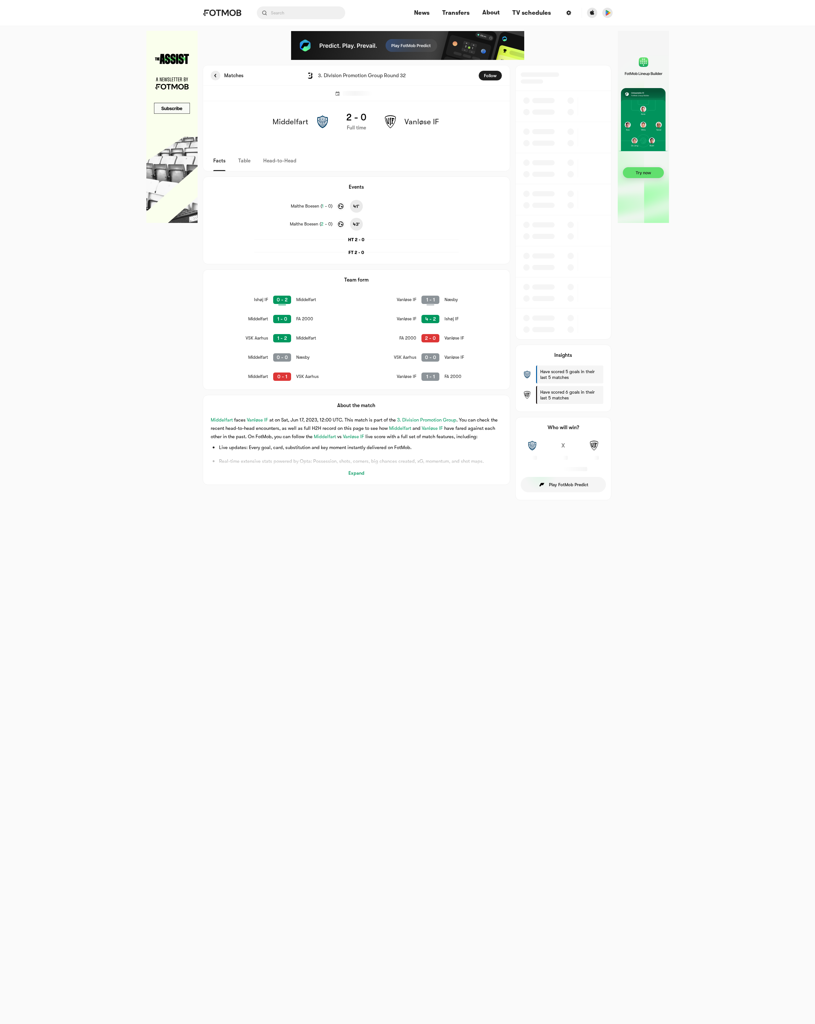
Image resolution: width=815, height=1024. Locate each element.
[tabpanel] (408, 282)
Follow (490, 75)
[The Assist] (172, 127)
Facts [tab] (219, 161)
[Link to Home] (222, 13)
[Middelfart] (532, 449)
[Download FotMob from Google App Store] (607, 13)
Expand (356, 473)
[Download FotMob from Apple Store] (592, 13)
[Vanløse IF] (594, 449)
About (491, 12)
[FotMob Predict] (407, 45)
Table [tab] (244, 161)
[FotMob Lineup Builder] (643, 127)
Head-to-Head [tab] (279, 161)
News (421, 13)
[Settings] (569, 13)
